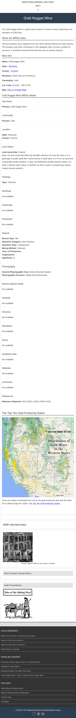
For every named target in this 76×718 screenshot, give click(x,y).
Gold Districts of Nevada (10, 649)
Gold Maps (5, 702)
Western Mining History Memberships (15, 693)
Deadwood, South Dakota (10, 666)
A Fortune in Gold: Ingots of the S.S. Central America (20, 662)
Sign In (38, 5)
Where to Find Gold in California (13, 645)
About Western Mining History (12, 688)
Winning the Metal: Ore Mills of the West (16, 671)
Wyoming (13, 66)
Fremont (14, 71)
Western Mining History (38, 2)
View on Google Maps (17, 90)
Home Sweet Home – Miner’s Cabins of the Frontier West (22, 675)
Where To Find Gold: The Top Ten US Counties (18, 636)
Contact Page (6, 697)
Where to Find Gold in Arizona (12, 640)
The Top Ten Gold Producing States (44, 503)
